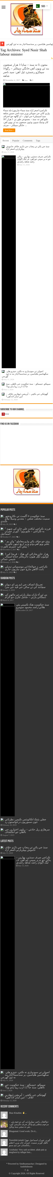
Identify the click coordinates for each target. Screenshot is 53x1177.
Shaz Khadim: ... (18, 1113)
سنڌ (26, 80)
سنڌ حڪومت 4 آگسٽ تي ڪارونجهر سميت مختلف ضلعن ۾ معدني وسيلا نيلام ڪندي (25, 519)
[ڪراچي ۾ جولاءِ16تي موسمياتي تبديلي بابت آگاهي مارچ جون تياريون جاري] (2, 566)
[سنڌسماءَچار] (26, 19)
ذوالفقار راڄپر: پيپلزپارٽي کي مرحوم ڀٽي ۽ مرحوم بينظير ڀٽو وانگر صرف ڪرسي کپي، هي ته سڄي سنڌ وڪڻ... (29, 1124)
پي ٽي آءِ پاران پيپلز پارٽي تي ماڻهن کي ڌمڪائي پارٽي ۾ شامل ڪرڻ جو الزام (26, 596)
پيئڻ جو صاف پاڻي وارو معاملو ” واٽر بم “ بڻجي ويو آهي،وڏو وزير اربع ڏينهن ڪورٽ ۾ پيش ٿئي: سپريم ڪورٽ (25, 544)
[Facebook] (25, 1170)
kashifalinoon (26, 1166)
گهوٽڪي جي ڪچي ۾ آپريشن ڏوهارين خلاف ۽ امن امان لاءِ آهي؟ (25, 1096)
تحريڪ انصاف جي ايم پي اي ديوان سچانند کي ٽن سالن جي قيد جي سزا (25, 585)
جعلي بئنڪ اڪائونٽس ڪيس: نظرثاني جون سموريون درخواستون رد (25, 820)
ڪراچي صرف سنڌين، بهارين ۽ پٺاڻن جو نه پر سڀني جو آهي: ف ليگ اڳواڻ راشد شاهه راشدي (34, 159)
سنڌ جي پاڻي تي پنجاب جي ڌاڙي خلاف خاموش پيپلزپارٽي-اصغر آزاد (26, 848)
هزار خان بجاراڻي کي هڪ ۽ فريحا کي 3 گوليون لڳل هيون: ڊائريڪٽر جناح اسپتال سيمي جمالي (25, 556)
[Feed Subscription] (52, 58)
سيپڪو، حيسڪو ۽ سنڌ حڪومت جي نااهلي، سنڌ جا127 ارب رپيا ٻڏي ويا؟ (25, 1086)
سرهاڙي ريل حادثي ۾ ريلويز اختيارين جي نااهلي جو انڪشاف (27, 830)
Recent (6, 140)
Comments (27, 140)
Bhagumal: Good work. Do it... (23, 1131)
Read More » (9, 130)
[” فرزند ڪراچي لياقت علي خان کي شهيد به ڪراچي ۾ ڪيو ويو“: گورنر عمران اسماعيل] (2, 528)
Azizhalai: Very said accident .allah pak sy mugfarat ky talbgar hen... (28, 1150)
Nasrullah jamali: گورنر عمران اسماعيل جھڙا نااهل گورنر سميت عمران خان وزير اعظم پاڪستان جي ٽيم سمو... (29, 1142)
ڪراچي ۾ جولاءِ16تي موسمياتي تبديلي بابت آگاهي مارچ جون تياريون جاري (26, 568)
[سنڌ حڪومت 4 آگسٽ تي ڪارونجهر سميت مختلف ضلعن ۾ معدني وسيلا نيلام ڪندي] (2, 516)
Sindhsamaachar (26, 1164)
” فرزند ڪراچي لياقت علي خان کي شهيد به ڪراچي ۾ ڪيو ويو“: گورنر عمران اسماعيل (25, 531)
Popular (15, 140)
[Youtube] (28, 1170)
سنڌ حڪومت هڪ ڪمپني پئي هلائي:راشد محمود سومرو (32, 606)
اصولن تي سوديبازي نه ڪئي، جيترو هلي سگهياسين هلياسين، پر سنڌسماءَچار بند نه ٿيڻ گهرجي (25, 374)
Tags (38, 140)
